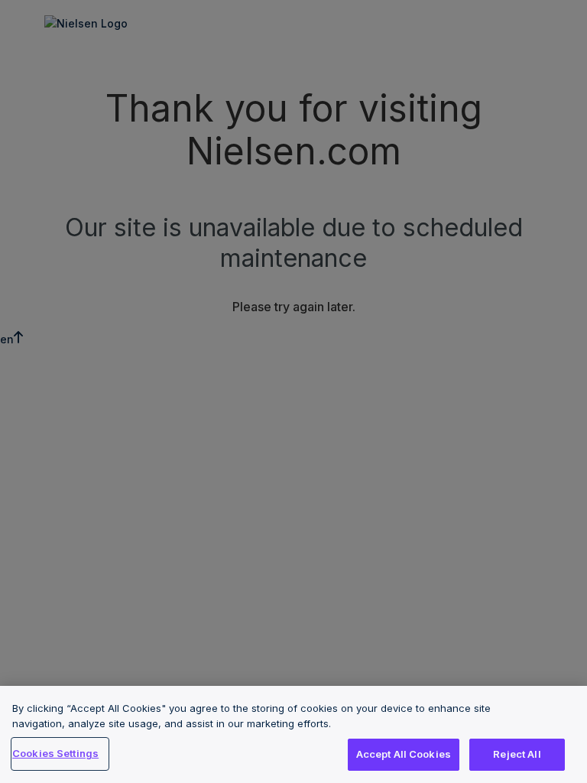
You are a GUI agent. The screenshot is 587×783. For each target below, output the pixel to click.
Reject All (516, 754)
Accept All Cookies (403, 754)
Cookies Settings (55, 753)
